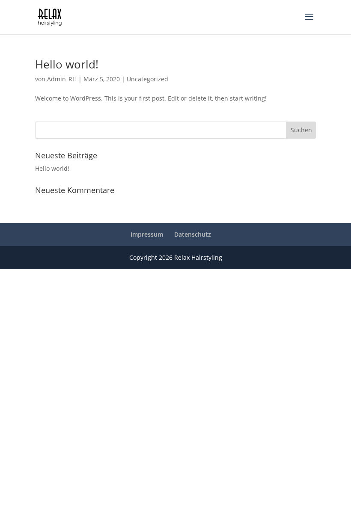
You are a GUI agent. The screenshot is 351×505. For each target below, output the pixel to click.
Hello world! (66, 64)
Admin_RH (62, 79)
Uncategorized (147, 79)
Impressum (147, 234)
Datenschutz (192, 234)
